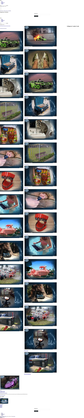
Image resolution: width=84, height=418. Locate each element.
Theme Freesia (13, 416)
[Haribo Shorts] (19, 186)
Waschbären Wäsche (5, 141)
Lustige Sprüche (3, 2)
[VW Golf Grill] (19, 116)
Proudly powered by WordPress (3, 416)
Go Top (1, 417)
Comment (4, 395)
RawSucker (1, 406)
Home (2, 1)
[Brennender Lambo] (19, 46)
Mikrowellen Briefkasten (6, 374)
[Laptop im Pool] (19, 256)
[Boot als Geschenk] (19, 279)
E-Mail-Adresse (36, 13)
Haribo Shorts (5, 187)
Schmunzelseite (1, 404)
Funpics (1, 390)
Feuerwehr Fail (5, 327)
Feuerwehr (1, 407)
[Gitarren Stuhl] (19, 349)
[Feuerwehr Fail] (19, 326)
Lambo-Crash (2, 391)
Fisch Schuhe (4, 71)
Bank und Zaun (5, 164)
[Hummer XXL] (19, 93)
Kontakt (2, 21)
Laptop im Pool (5, 257)
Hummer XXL (5, 94)
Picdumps (2, 3)
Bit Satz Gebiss (5, 234)
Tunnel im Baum (5, 304)
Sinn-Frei (1, 405)
